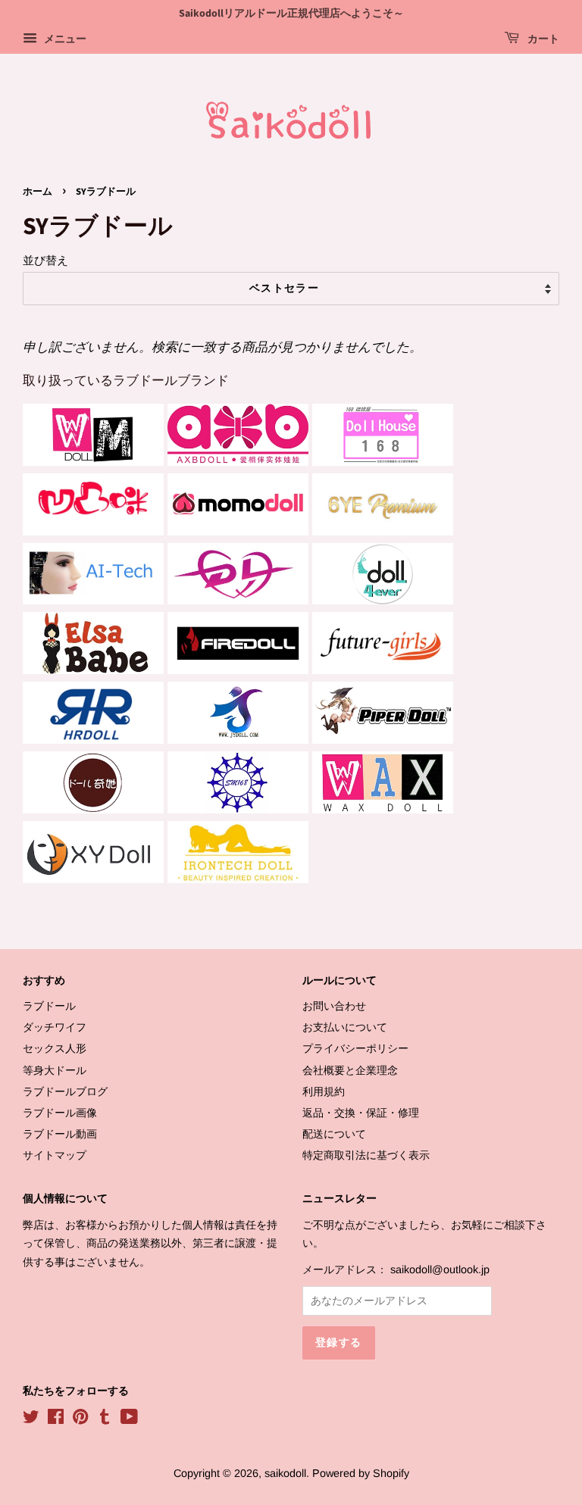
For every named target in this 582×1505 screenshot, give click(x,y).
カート (542, 39)
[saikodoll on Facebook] (55, 1419)
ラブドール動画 (60, 1134)
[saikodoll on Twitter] (31, 1419)
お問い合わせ (334, 1006)
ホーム (37, 191)
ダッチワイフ (54, 1027)
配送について (334, 1134)
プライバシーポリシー (355, 1048)
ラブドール (49, 1006)
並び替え (45, 260)
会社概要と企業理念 (350, 1070)
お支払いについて (344, 1027)
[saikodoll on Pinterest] (80, 1419)
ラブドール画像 (60, 1113)
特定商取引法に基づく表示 (366, 1155)
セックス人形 (54, 1048)
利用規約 (323, 1091)
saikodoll (285, 1473)
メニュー (63, 39)
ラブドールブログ (65, 1091)
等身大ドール (54, 1070)
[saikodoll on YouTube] (129, 1419)
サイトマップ (54, 1155)
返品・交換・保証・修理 (360, 1113)
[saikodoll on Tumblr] (104, 1419)
